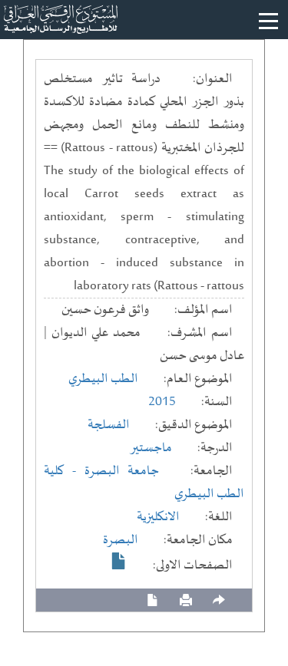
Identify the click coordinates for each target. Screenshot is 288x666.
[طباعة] (186, 600)
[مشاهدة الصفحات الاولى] (119, 560)
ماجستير (151, 448)
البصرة (120, 540)
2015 (162, 402)
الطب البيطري (103, 379)
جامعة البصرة (122, 471)
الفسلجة (109, 425)
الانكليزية (158, 517)
